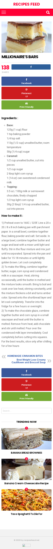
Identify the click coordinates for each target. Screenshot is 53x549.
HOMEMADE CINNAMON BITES (25, 356)
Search (48, 12)
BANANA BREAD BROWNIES (26, 452)
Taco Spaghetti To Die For (26, 514)
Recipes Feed (26, 4)
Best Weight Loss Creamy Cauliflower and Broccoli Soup (29, 361)
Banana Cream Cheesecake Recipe (26, 483)
